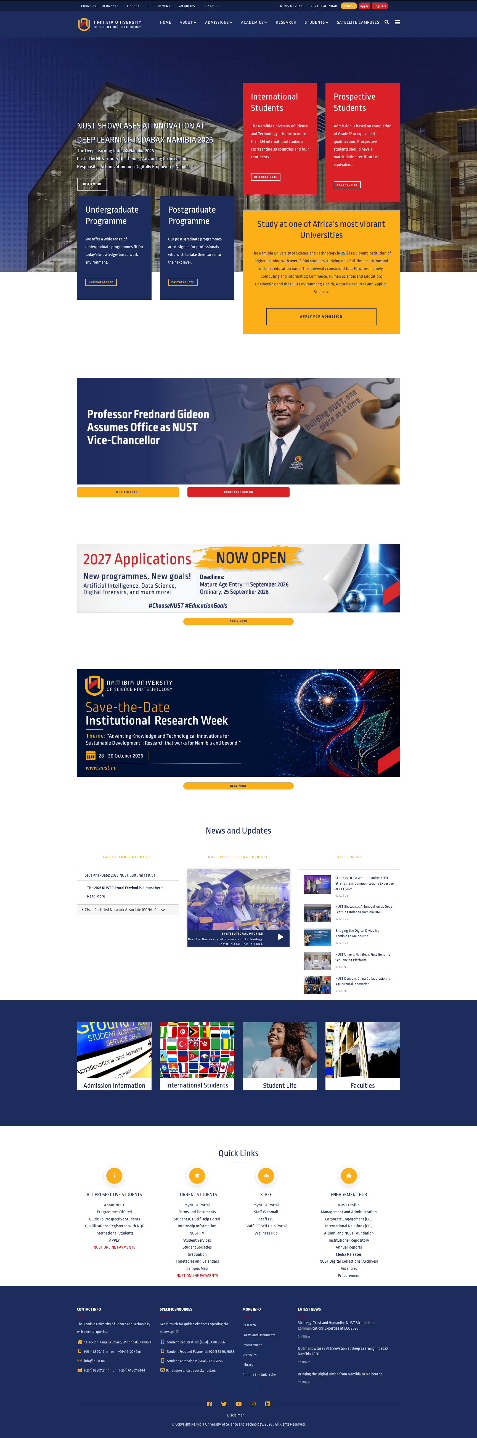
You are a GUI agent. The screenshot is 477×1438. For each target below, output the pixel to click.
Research (286, 22)
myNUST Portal (197, 1205)
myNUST (349, 6)
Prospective (347, 184)
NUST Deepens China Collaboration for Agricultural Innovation (363, 981)
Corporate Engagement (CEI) (349, 1219)
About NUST (114, 1205)
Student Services (197, 1240)
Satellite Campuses (358, 22)
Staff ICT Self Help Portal (266, 1226)
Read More (92, 184)
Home (165, 22)
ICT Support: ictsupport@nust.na (191, 1370)
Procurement (159, 5)
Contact (210, 5)
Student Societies (197, 1247)
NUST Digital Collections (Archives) (349, 1261)
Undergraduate (101, 282)
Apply (364, 6)
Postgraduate (182, 282)
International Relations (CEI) (349, 1226)
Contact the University (259, 1375)
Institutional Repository (349, 1240)
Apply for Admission (321, 316)
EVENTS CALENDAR (323, 6)
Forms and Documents (100, 5)
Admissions (217, 22)
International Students (114, 1233)
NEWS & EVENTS (292, 6)
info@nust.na (94, 1361)
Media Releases (349, 1254)
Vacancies (187, 5)
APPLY (114, 1240)
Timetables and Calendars (197, 1261)
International (265, 177)
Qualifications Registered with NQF (114, 1226)
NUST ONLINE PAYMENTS (114, 1247)
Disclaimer (235, 1415)
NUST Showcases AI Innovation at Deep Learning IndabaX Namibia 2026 (363, 909)
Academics (252, 22)
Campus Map (197, 1268)
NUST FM (197, 1233)
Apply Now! (238, 621)
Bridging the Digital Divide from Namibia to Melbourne (358, 933)
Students (315, 22)
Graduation (197, 1254)
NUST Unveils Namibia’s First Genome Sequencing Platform (362, 957)
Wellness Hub (266, 1233)
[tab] (128, 875)
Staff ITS (266, 1219)
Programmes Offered (114, 1212)
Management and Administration (349, 1212)
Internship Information (197, 1226)
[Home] (110, 24)
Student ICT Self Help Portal (197, 1219)
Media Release (128, 492)
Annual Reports (349, 1247)
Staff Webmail (266, 1212)
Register (380, 6)
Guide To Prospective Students (114, 1219)
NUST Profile (348, 1205)
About (186, 22)
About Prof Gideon (238, 492)
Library (133, 5)
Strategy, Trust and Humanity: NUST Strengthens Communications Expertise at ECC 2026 (364, 883)
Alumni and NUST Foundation (349, 1233)
